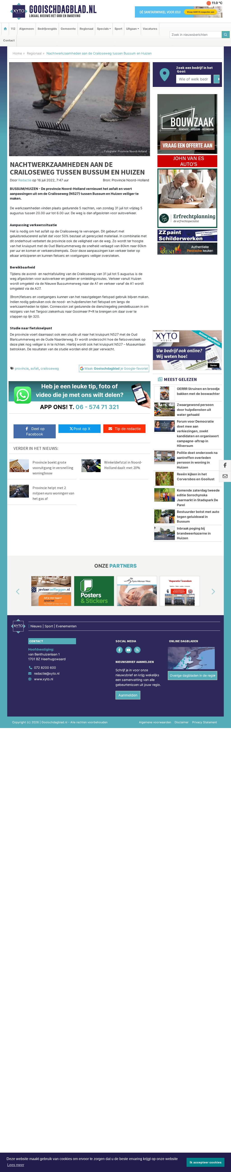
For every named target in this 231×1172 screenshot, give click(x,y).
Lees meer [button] (15, 1165)
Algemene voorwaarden (155, 722)
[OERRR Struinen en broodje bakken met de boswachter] (164, 393)
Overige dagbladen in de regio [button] (192, 675)
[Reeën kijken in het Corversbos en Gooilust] (164, 479)
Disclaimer (182, 722)
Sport (118, 28)
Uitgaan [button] (131, 28)
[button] (12, 591)
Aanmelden (127, 695)
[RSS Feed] (137, 650)
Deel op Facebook (35, 431)
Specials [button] (103, 28)
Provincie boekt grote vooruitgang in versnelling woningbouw (52, 467)
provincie (22, 368)
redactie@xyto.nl (46, 673)
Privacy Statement (204, 722)
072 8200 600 (45, 667)
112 (13, 28)
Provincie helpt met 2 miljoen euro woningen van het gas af (53, 493)
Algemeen (26, 28)
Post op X (82, 428)
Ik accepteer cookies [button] (206, 1162)
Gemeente (68, 28)
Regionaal (86, 28)
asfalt (34, 368)
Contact (9, 40)
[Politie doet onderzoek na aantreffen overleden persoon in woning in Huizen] (164, 457)
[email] (225, 476)
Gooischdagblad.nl (63, 9)
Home (17, 53)
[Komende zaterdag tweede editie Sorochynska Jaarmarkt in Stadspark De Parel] (164, 495)
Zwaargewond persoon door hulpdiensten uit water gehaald (195, 409)
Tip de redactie (128, 428)
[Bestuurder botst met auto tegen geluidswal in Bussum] (164, 516)
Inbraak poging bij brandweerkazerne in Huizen (194, 533)
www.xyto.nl (43, 679)
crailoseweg (50, 368)
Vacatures (150, 28)
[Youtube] (128, 650)
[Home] (5, 28)
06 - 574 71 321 (97, 406)
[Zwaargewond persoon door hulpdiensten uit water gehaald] (164, 409)
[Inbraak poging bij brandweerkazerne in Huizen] (164, 533)
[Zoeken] (226, 34)
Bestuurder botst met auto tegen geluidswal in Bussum (198, 516)
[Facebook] (120, 650)
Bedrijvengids (47, 28)
